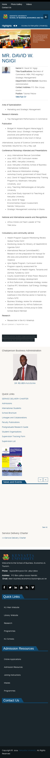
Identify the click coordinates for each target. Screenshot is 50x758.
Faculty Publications (11, 422)
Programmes (9, 631)
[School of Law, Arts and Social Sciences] (25, 16)
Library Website (11, 615)
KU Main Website (11, 607)
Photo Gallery (16, 4)
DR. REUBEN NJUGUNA (25, 383)
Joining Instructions (12, 675)
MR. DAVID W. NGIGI (17, 58)
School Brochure (9, 413)
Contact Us (6, 7)
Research (8, 623)
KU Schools (9, 639)
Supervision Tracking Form (13, 436)
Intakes (7, 683)
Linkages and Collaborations (14, 417)
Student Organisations (11, 432)
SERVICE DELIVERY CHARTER (15, 399)
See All (44, 527)
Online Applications (12, 659)
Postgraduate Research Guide (15, 427)
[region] (25, 38)
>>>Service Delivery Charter (14, 538)
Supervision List (9, 441)
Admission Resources (13, 667)
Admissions (7, 403)
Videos (29, 4)
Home (4, 4)
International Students (11, 408)
